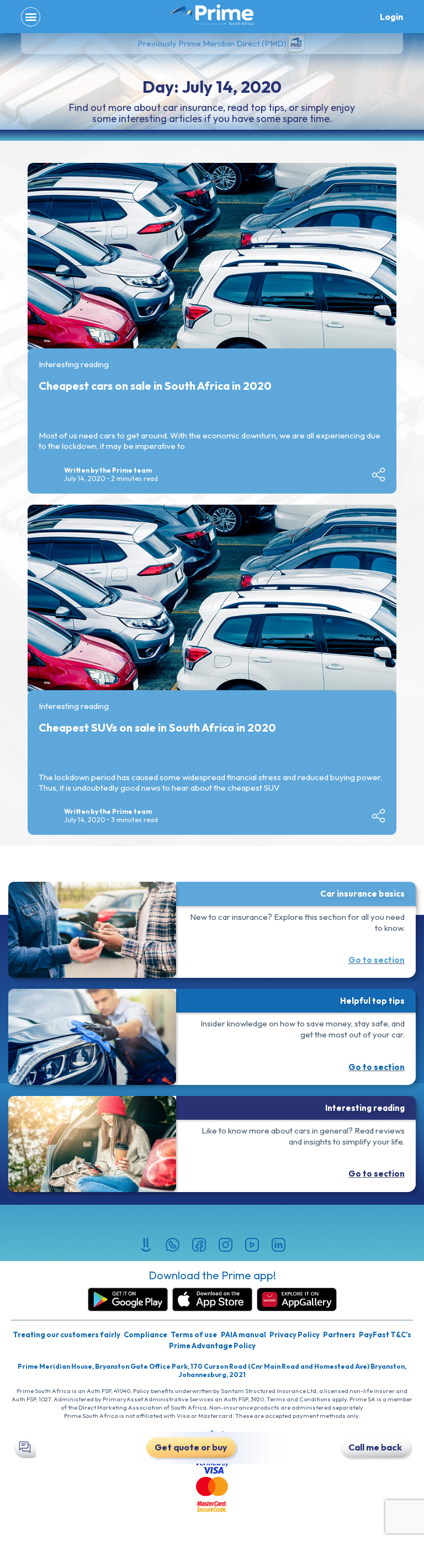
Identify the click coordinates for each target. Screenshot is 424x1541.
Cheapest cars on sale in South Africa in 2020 (155, 386)
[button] (30, 17)
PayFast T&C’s (385, 1334)
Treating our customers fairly (66, 1334)
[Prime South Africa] (212, 14)
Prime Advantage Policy (212, 1345)
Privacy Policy (294, 1334)
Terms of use (194, 1334)
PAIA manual (243, 1334)
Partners (339, 1334)
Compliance (145, 1334)
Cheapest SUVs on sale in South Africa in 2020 (157, 727)
